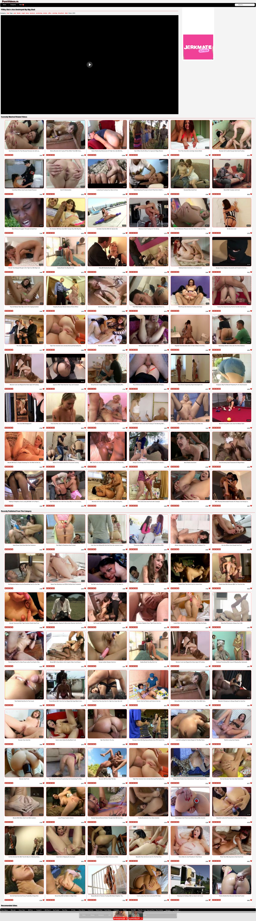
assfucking (39, 13)
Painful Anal (99, 910)
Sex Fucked (56, 910)
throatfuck (61, 13)
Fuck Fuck (90, 910)
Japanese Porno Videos (168, 910)
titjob (66, 13)
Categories (13, 4)
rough (23, 13)
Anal (8, 13)
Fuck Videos (107, 910)
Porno (124, 910)
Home (4, 4)
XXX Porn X (47, 910)
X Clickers (116, 910)
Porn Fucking (159, 910)
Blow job (13, 910)
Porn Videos (4, 910)
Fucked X (38, 910)
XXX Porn (30, 910)
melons (45, 13)
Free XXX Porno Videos (176, 910)
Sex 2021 (133, 910)
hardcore (32, 13)
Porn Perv (64, 910)
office (49, 13)
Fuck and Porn (151, 910)
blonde (19, 13)
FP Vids (73, 910)
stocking (54, 13)
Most (20, 4)
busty (27, 13)
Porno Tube (22, 910)
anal (15, 13)
